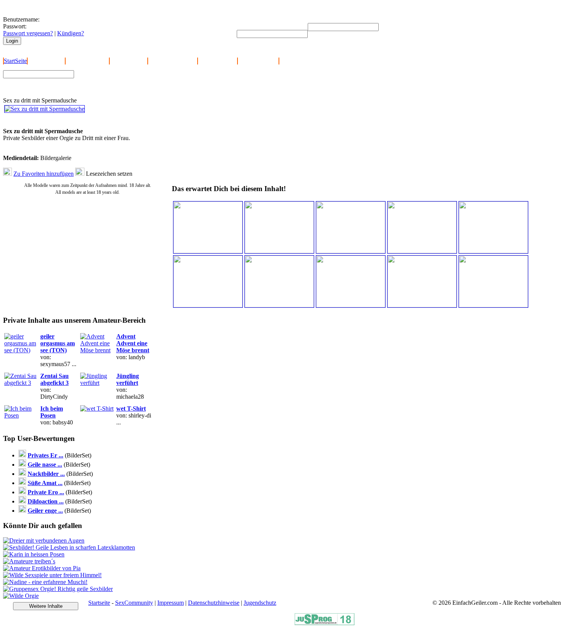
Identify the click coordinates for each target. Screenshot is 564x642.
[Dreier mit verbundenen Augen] (43, 540)
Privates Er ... (45, 455)
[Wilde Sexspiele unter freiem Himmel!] (52, 575)
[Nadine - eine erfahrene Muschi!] (45, 582)
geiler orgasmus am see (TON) (57, 343)
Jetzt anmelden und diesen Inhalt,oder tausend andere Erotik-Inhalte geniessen (57, 120)
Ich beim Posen (51, 412)
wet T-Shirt (131, 408)
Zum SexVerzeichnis (104, 87)
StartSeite (15, 61)
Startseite (99, 602)
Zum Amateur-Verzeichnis (110, 80)
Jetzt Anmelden (46, 61)
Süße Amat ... (45, 483)
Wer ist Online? (128, 61)
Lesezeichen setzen (109, 173)
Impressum (170, 602)
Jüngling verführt (127, 379)
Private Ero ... (46, 492)
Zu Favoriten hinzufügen (43, 173)
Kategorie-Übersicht (172, 61)
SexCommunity (134, 602)
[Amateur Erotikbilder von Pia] (42, 568)
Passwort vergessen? (28, 33)
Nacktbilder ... (46, 473)
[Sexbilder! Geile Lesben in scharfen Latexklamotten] (69, 547)
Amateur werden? (87, 61)
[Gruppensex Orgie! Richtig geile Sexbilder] (58, 589)
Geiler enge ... (45, 510)
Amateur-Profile (217, 61)
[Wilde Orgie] (21, 595)
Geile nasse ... (45, 464)
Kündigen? (70, 33)
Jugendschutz (260, 602)
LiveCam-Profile (258, 61)
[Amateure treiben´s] (29, 561)
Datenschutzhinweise (213, 602)
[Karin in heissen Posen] (33, 554)
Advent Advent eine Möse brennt (132, 343)
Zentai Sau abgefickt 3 (54, 379)
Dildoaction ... (46, 501)
